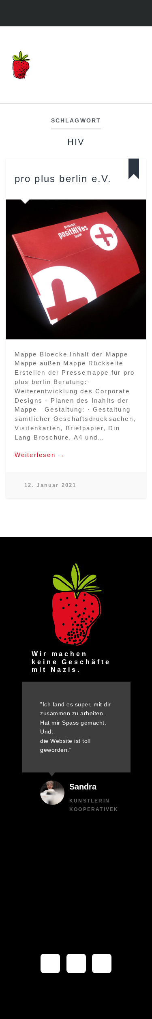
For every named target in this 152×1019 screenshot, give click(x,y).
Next (135, 269)
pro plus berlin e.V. (63, 178)
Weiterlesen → (40, 454)
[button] (138, 65)
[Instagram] (67, 14)
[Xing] (101, 963)
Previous (17, 269)
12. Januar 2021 (50, 485)
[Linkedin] (84, 14)
